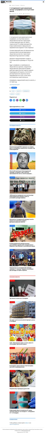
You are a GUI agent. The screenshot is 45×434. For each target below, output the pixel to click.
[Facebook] (11, 100)
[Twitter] (23, 100)
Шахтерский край (14, 84)
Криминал (12, 129)
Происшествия (13, 153)
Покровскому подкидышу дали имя (19, 388)
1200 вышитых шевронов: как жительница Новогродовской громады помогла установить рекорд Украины (21, 196)
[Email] (27, 100)
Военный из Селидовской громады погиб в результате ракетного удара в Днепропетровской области (22, 221)
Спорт (11, 250)
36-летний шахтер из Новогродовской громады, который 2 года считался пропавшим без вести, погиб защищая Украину (20, 172)
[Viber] (17, 100)
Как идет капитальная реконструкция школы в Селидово (22, 320)
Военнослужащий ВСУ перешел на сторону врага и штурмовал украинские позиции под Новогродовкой (22, 148)
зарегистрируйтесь (14, 424)
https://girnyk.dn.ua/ (26, 430)
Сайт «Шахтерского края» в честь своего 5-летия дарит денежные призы (21, 343)
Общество (14, 87)
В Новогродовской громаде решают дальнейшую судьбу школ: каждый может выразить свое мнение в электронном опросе (22, 245)
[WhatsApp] (20, 100)
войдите (27, 422)
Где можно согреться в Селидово (19, 298)
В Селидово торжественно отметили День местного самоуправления (21, 366)
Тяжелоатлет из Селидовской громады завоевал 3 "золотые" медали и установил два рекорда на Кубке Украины (21, 269)
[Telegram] (14, 100)
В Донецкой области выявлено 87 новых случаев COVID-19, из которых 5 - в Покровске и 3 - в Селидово (22, 411)
